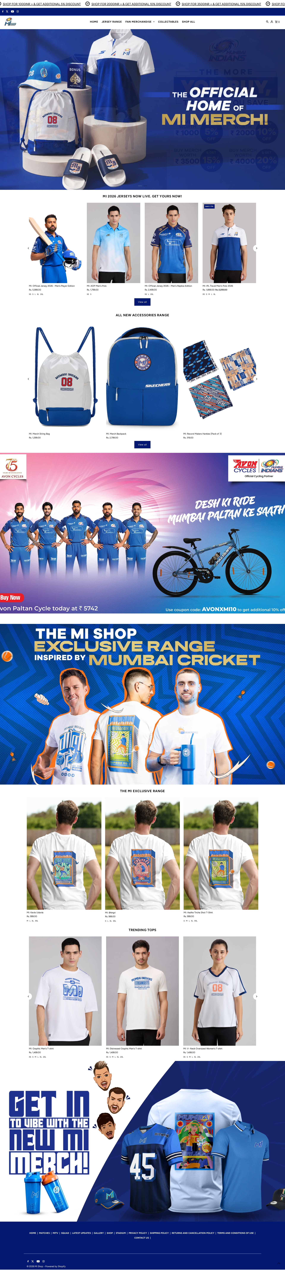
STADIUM (121, 1233)
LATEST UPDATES (81, 1233)
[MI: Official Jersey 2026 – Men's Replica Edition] (171, 243)
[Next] (256, 248)
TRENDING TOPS (142, 930)
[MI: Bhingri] (142, 853)
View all (142, 302)
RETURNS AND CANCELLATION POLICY (193, 1233)
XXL (36, 921)
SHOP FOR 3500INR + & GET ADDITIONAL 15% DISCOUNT (220, 4)
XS (30, 294)
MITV (55, 1233)
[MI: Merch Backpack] (142, 376)
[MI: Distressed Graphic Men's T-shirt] (142, 991)
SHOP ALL (188, 21)
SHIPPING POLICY (159, 1233)
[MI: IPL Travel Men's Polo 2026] (229, 243)
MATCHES (44, 1233)
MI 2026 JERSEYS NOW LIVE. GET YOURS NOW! (142, 196)
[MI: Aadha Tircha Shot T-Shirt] (221, 853)
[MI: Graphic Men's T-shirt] (65, 991)
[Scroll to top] (278, 1263)
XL (38, 294)
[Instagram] (17, 12)
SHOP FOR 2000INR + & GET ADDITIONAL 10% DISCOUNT (130, 4)
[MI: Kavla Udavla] (64, 853)
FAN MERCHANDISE (138, 21)
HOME (94, 21)
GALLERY (99, 1233)
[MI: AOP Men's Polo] (113, 243)
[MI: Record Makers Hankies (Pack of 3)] (219, 376)
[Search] (267, 21)
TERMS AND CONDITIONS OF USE (235, 1233)
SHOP (110, 1233)
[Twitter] (6, 12)
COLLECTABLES (168, 21)
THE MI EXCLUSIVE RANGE (142, 791)
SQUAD (65, 1233)
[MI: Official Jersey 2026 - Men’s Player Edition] (55, 243)
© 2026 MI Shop (35, 1266)
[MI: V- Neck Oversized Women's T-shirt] (219, 991)
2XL (41, 294)
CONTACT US (141, 1237)
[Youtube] (12, 12)
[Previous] (28, 248)
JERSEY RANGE (112, 21)
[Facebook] (2, 12)
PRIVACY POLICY (138, 1233)
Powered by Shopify (55, 1266)
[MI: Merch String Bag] (65, 376)
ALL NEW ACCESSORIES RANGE (142, 315)
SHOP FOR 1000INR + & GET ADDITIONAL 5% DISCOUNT (41, 4)
